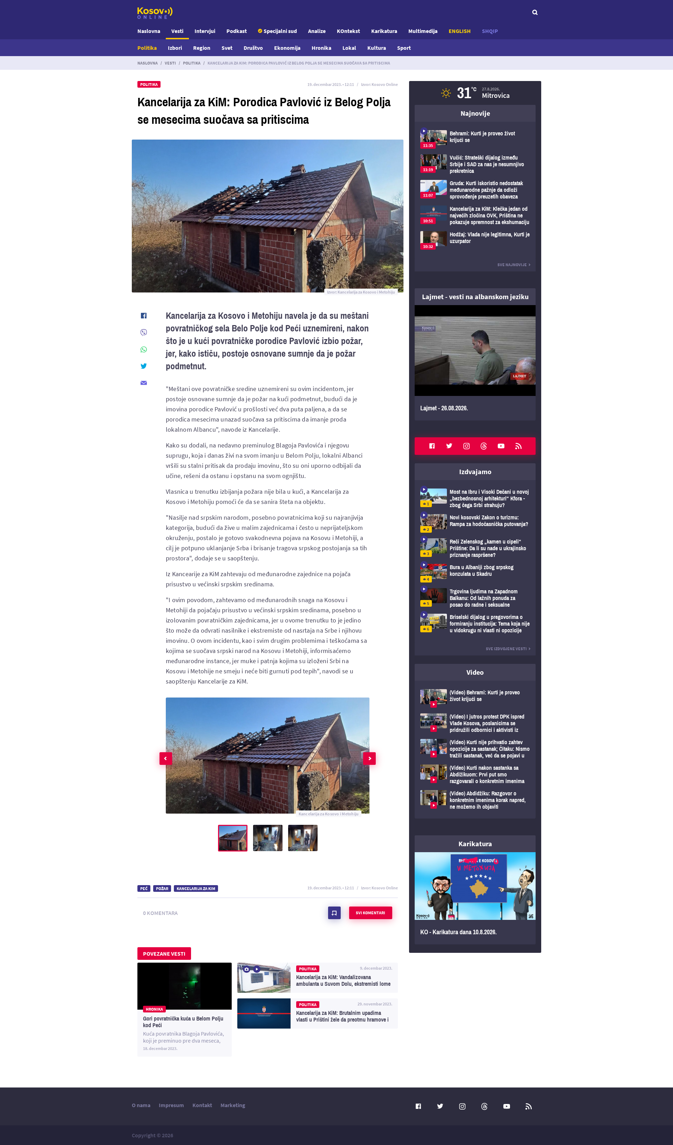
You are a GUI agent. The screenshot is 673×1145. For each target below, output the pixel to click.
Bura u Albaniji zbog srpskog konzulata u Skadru (475, 573)
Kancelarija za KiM (196, 888)
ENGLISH (460, 30)
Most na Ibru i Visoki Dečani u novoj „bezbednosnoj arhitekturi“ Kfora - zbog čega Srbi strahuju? (475, 498)
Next (369, 758)
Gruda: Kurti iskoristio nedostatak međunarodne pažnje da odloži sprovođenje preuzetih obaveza (475, 190)
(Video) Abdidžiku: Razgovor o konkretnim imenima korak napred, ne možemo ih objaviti (475, 800)
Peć (144, 888)
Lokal (349, 47)
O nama (141, 1105)
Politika (147, 47)
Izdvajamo (475, 471)
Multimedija (422, 30)
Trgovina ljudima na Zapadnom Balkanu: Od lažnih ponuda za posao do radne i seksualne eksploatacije (475, 598)
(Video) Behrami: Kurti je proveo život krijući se (475, 698)
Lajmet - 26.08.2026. (475, 362)
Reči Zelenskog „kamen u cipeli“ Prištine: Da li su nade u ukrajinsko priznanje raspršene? (475, 548)
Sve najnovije (512, 264)
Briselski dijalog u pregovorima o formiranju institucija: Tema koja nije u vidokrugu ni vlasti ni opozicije (475, 624)
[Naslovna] (154, 13)
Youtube (501, 446)
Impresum (171, 1105)
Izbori (175, 47)
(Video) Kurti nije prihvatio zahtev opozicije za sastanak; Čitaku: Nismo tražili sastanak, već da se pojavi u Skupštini (475, 749)
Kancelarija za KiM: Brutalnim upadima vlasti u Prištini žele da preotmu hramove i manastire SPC (317, 1013)
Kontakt (202, 1105)
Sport (404, 47)
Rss (518, 446)
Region (201, 47)
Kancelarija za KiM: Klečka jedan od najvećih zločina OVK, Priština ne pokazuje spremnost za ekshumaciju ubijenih (475, 215)
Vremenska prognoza (475, 93)
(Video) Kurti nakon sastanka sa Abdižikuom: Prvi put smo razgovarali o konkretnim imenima (475, 774)
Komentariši (334, 913)
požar (162, 888)
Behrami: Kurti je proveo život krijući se (475, 139)
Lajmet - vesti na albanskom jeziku (475, 296)
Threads (484, 446)
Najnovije (475, 113)
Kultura (376, 47)
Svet (227, 47)
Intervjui (205, 30)
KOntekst (348, 30)
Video (475, 672)
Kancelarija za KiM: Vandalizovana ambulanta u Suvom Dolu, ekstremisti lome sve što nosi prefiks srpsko (317, 978)
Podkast (236, 30)
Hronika (321, 47)
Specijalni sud (280, 30)
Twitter (449, 446)
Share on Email (143, 383)
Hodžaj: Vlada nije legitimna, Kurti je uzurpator (475, 240)
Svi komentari (370, 912)
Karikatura (384, 30)
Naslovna (148, 30)
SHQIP (490, 30)
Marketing (232, 1105)
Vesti (177, 30)
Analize (317, 30)
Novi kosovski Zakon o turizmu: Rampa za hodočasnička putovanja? (475, 523)
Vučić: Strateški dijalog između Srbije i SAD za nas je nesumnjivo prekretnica (475, 164)
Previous (165, 758)
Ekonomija (287, 47)
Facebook (432, 446)
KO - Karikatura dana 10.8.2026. (475, 898)
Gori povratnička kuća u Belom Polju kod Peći (184, 1010)
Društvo (253, 47)
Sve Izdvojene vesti (506, 648)
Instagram (467, 446)
